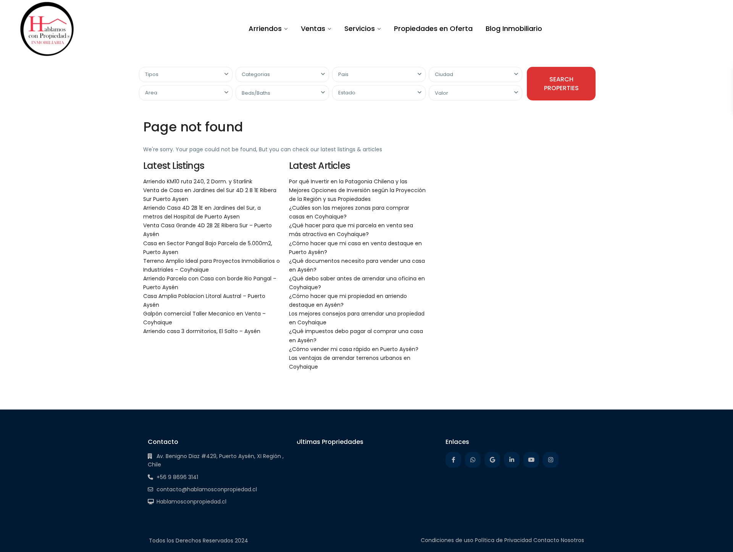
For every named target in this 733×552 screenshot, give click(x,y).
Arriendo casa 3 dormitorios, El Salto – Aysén (201, 331)
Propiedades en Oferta (433, 28)
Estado (346, 92)
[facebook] (453, 460)
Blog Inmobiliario (514, 28)
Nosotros (572, 540)
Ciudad (444, 74)
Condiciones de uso (447, 540)
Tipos (151, 74)
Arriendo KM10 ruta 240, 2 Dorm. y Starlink (197, 181)
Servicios (359, 28)
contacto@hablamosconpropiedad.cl (207, 489)
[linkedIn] (512, 460)
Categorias (256, 74)
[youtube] (531, 460)
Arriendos (265, 28)
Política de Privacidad (503, 540)
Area (151, 92)
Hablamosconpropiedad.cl (191, 501)
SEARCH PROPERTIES (561, 83)
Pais (343, 74)
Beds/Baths (256, 93)
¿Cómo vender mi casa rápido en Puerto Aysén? (353, 349)
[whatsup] (473, 460)
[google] (492, 460)
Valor (441, 93)
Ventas (313, 28)
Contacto (546, 540)
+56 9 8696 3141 (177, 477)
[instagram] (551, 460)
